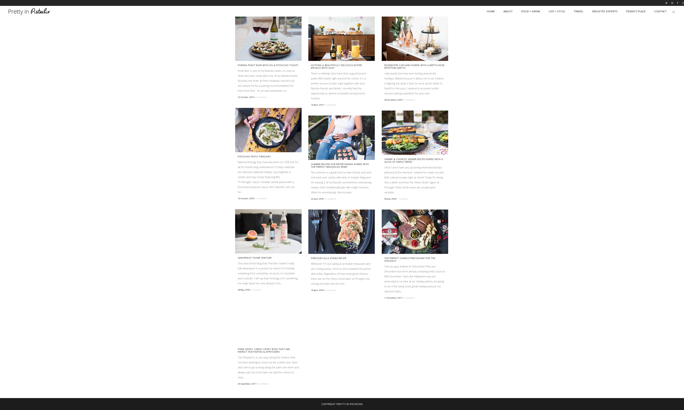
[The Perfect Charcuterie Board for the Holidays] (415, 232)
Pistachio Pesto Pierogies (254, 156)
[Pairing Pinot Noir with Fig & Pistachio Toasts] (268, 39)
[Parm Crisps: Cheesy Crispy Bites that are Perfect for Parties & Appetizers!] (268, 323)
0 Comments (261, 97)
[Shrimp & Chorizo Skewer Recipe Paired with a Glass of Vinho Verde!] (415, 133)
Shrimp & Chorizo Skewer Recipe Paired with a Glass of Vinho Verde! (413, 160)
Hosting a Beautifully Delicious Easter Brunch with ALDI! (336, 66)
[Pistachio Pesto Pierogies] (268, 130)
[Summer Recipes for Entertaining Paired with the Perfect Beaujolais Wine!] (341, 138)
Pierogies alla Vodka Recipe (328, 258)
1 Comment (402, 199)
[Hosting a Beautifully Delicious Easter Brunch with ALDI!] (341, 39)
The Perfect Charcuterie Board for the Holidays (409, 259)
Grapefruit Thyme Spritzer (255, 257)
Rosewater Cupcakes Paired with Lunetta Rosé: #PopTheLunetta (414, 66)
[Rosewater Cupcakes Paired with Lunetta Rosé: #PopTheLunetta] (415, 39)
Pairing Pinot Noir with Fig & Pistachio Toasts (268, 65)
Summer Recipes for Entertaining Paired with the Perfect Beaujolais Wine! (340, 165)
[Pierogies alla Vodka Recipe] (341, 232)
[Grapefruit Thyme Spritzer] (268, 231)
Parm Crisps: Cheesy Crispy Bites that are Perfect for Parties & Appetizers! (264, 350)
